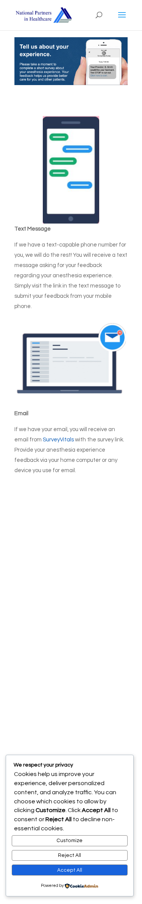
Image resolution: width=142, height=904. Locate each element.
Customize (69, 840)
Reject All (69, 855)
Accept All (69, 870)
